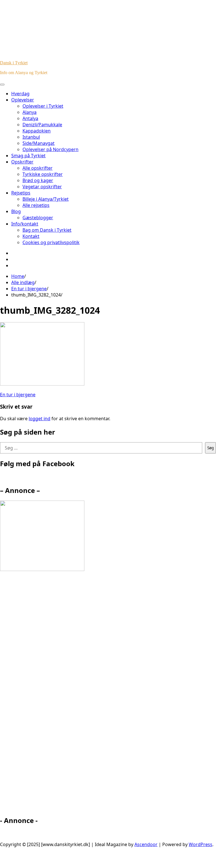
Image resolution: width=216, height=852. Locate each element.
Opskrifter (22, 162)
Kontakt (30, 236)
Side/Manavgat (38, 143)
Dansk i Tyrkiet (14, 62)
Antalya (30, 118)
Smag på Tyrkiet (28, 155)
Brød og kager (37, 180)
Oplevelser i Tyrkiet (42, 106)
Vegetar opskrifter (42, 186)
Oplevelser (22, 100)
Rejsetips (20, 193)
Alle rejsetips (36, 205)
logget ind (39, 418)
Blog (16, 211)
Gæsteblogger (37, 217)
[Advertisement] (50, 696)
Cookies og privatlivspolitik (51, 242)
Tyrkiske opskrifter (42, 174)
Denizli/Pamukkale (42, 124)
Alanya (29, 112)
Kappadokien (36, 131)
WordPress (200, 844)
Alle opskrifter (37, 168)
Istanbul (31, 137)
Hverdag (20, 93)
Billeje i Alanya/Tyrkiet (45, 199)
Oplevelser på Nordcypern (50, 149)
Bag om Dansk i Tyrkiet (46, 230)
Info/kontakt (24, 224)
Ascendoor (146, 844)
